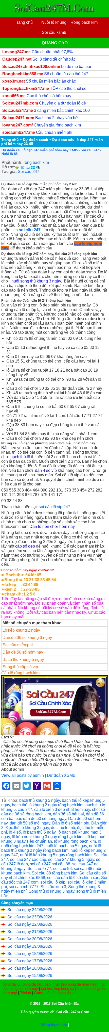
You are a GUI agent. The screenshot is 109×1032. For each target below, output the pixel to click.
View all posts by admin (22, 775)
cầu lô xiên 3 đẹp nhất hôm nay (62, 809)
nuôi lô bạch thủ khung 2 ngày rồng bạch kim (51, 848)
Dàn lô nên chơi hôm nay (52, 526)
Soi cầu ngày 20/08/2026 (29, 939)
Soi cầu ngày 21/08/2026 (29, 932)
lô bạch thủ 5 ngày (39, 832)
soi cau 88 (62, 868)
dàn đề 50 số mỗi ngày (30, 823)
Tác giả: (9, 171)
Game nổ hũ (44, 993)
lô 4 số (15, 832)
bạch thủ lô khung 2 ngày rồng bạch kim (47, 805)
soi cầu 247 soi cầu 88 (50, 864)
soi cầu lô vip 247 (54, 507)
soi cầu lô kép (53, 882)
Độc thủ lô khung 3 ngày (27, 827)
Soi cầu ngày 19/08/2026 (29, 946)
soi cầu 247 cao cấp (28, 859)
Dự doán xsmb (35, 140)
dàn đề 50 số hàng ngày (44, 818)
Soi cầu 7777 (39, 868)
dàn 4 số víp (46, 470)
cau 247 (25, 809)
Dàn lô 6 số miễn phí (70, 823)
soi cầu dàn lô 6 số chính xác (73, 877)
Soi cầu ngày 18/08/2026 (29, 953)
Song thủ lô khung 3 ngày (51, 891)
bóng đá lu (11, 984)
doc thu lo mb (63, 827)
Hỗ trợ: (8, 167)
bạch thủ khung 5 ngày (39, 800)
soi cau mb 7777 (24, 887)
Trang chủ (10, 140)
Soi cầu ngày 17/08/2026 (29, 961)
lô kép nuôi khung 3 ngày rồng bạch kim (47, 837)
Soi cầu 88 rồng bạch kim (54, 873)
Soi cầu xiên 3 (53, 887)
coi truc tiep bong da (57, 988)
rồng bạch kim (36, 162)
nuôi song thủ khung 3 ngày (36, 281)
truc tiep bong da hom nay (74, 984)
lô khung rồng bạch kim (75, 841)
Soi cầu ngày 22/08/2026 (29, 924)
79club (25, 993)
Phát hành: (12, 162)
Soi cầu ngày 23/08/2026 (29, 917)
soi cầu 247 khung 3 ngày (71, 859)
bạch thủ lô (20, 457)
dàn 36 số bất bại (68, 814)
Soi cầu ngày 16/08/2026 (29, 968)
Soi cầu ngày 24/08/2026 (29, 910)
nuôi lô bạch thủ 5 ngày (66, 846)
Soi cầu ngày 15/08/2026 (29, 975)
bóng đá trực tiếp (36, 984)
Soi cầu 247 (28, 171)
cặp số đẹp (25, 546)
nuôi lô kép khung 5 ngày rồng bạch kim (56, 855)
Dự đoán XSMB (61, 775)
